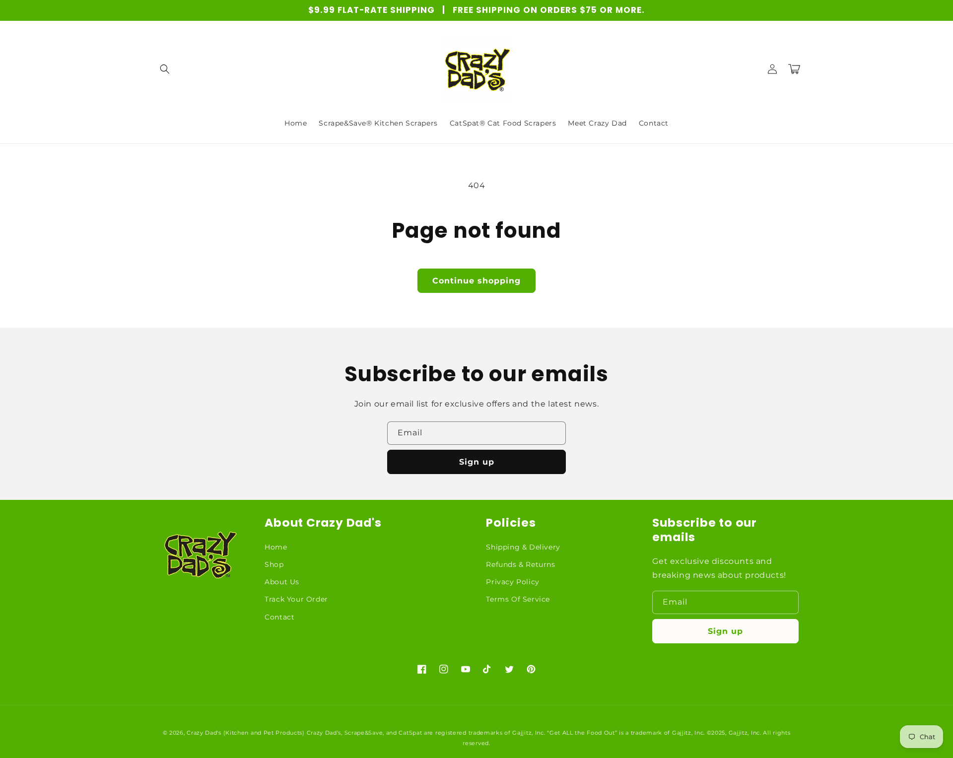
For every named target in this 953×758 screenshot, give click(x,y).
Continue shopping (476, 280)
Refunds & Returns (520, 564)
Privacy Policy (512, 581)
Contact (279, 617)
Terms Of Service (518, 599)
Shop (274, 564)
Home (276, 547)
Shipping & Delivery (523, 547)
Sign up (476, 462)
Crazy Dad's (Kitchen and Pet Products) (246, 732)
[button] (165, 69)
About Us (282, 581)
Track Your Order (296, 599)
